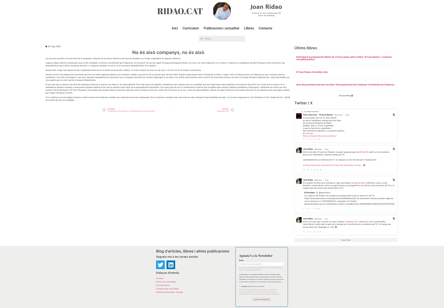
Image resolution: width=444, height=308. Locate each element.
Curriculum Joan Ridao (166, 282)
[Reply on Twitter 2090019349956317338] (304, 139)
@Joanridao (308, 133)
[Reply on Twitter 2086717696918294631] (304, 170)
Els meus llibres (163, 285)
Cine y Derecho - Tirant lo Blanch (318, 115)
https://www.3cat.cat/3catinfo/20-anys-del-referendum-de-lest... (333, 165)
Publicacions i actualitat (221, 28)
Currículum (191, 28)
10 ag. (327, 149)
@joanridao (318, 149)
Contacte (265, 28)
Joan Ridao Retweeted (311, 111)
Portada (159, 278)
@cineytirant (339, 115)
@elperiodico (360, 183)
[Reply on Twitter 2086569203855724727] (304, 231)
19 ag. (347, 115)
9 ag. (326, 219)
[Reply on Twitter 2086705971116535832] (304, 208)
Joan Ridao (308, 149)
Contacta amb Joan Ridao (167, 289)
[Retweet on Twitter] (302, 111)
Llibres (249, 28)
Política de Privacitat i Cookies (169, 292)
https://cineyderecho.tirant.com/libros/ (320, 136)
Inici (175, 28)
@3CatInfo (363, 152)
